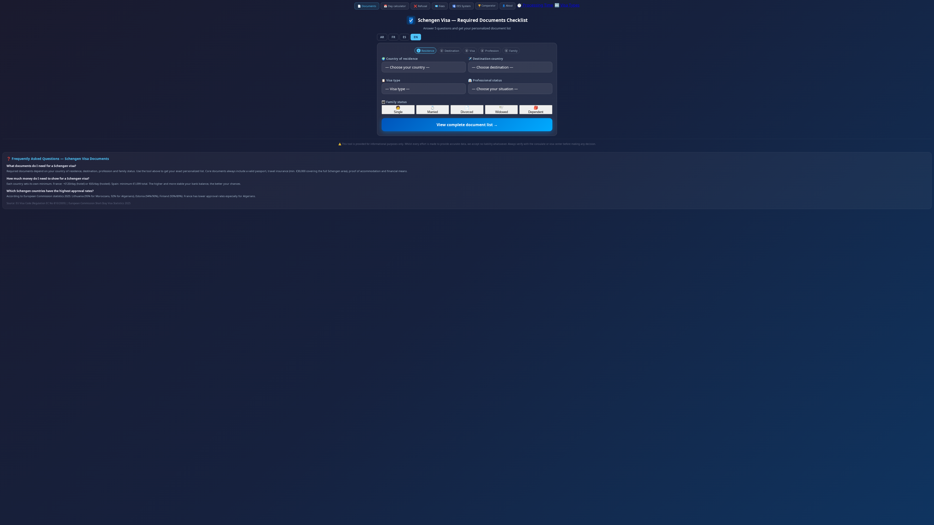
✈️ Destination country (485, 59)
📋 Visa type (391, 80)
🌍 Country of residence (400, 59)
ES (404, 37)
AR (382, 37)
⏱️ (535, 5)
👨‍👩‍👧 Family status (394, 102)
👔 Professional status (485, 80)
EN (416, 37)
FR (393, 37)
